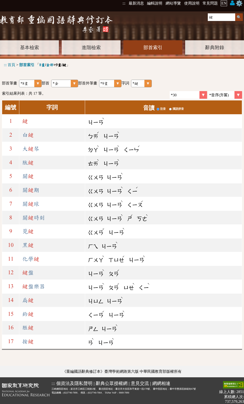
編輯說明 (154, 3)
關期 (30, 190)
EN (224, 3)
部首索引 (153, 47)
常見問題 (210, 3)
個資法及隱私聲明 (74, 383)
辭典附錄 (214, 47)
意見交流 (140, 383)
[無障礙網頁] (233, 385)
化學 (30, 259)
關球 (30, 204)
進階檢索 (91, 47)
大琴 (30, 149)
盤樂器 (33, 286)
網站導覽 (173, 3)
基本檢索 (29, 47)
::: (123, 3)
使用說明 (191, 3)
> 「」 (37, 65)
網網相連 (161, 383)
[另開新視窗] (26, 392)
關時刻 (33, 218)
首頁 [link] (11, 65)
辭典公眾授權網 (111, 383)
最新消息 (136, 3)
